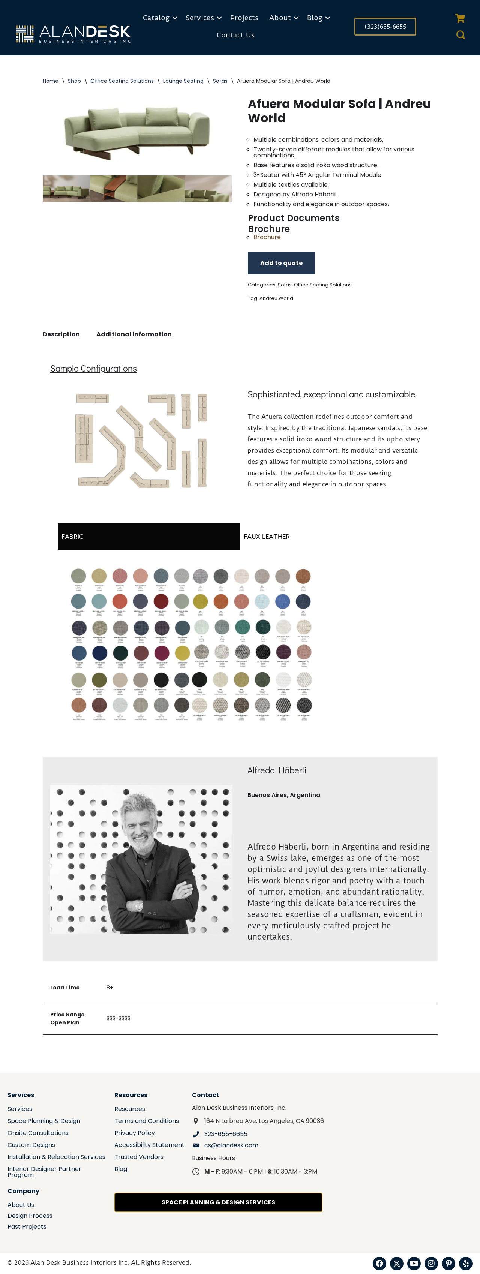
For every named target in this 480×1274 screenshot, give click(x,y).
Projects (244, 17)
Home (50, 81)
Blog (314, 17)
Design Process (30, 1216)
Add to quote (281, 263)
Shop (74, 81)
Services (200, 17)
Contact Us (236, 35)
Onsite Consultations (38, 1133)
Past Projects (27, 1227)
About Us (21, 1205)
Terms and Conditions (146, 1121)
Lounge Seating (183, 81)
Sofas (220, 81)
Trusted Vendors (139, 1157)
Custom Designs (31, 1145)
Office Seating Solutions (122, 81)
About (280, 17)
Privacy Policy (134, 1133)
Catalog (156, 17)
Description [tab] (61, 334)
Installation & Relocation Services (56, 1157)
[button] (175, 18)
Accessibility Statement (149, 1145)
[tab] (149, 536)
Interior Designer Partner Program (44, 1172)
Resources (129, 1109)
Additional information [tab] (134, 334)
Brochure (267, 237)
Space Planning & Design (44, 1121)
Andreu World (276, 298)
